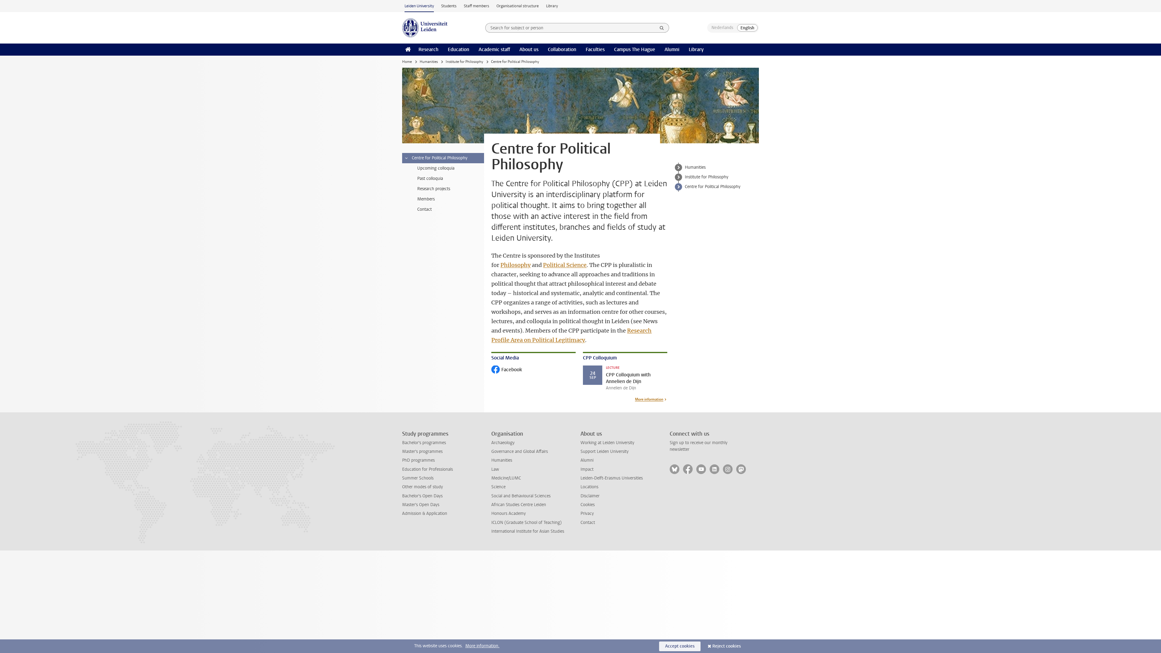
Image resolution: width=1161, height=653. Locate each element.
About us (528, 49)
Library (552, 5)
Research (428, 49)
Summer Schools (418, 478)
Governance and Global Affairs (519, 451)
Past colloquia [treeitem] (430, 178)
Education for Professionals (427, 469)
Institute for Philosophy (464, 61)
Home (407, 61)
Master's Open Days (420, 505)
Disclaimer (590, 496)
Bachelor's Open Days (422, 496)
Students (449, 5)
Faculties (595, 49)
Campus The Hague (634, 49)
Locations (589, 487)
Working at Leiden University (607, 443)
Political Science (565, 265)
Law (495, 469)
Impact (587, 469)
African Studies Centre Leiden (518, 505)
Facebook (506, 370)
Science (498, 487)
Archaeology (503, 443)
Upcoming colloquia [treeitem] (435, 168)
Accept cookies (679, 646)
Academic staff (494, 49)
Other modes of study (422, 487)
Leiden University (419, 5)
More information (649, 399)
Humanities (429, 61)
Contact (587, 522)
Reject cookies (726, 646)
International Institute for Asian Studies (527, 531)
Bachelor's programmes (424, 443)
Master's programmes (422, 451)
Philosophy (515, 265)
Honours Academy (508, 513)
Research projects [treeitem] (433, 189)
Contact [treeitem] (424, 209)
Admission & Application (424, 513)
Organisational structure (517, 5)
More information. (482, 646)
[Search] (662, 28)
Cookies (587, 505)
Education (458, 49)
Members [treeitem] (426, 199)
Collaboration (562, 49)
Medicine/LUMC (506, 478)
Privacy (587, 513)
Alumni (672, 49)
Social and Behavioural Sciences (521, 496)
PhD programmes (418, 460)
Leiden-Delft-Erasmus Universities (611, 478)
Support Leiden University (604, 451)
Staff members (476, 5)
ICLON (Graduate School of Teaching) (526, 522)
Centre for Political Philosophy (712, 187)
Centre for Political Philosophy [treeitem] (439, 158)
